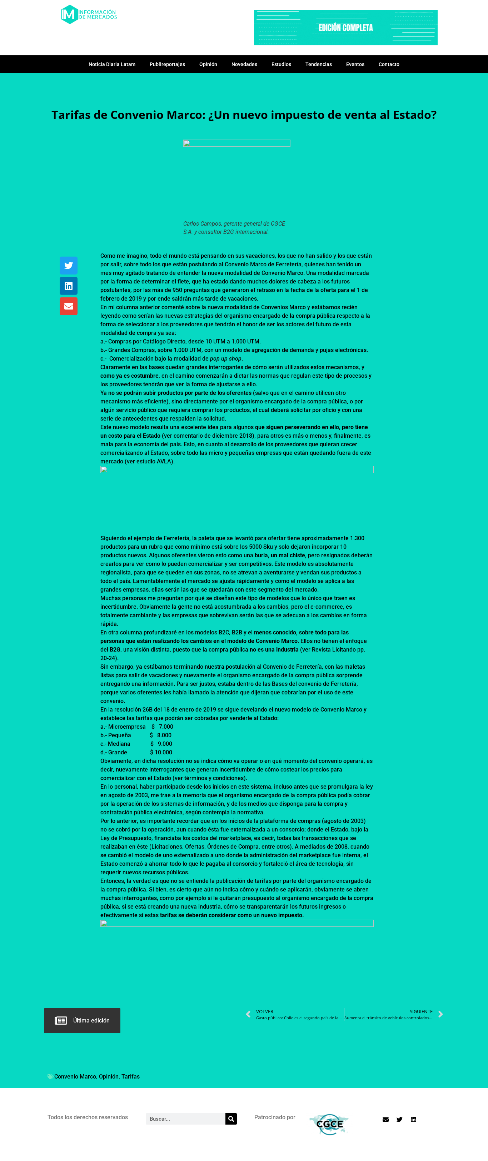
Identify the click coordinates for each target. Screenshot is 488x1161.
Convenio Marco (75, 1076)
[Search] (231, 1119)
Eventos (355, 64)
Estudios (281, 64)
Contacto (389, 64)
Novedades (244, 64)
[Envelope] (69, 306)
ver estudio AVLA (149, 461)
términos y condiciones (214, 778)
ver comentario (183, 435)
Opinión (208, 64)
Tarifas (130, 1076)
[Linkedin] (69, 286)
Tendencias (318, 64)
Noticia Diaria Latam (112, 64)
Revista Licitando (334, 649)
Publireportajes (167, 64)
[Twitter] (69, 266)
